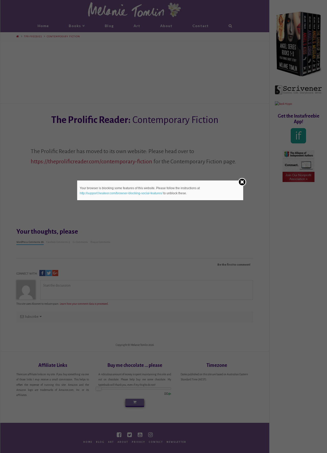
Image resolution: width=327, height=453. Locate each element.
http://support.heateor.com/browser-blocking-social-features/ (121, 193)
